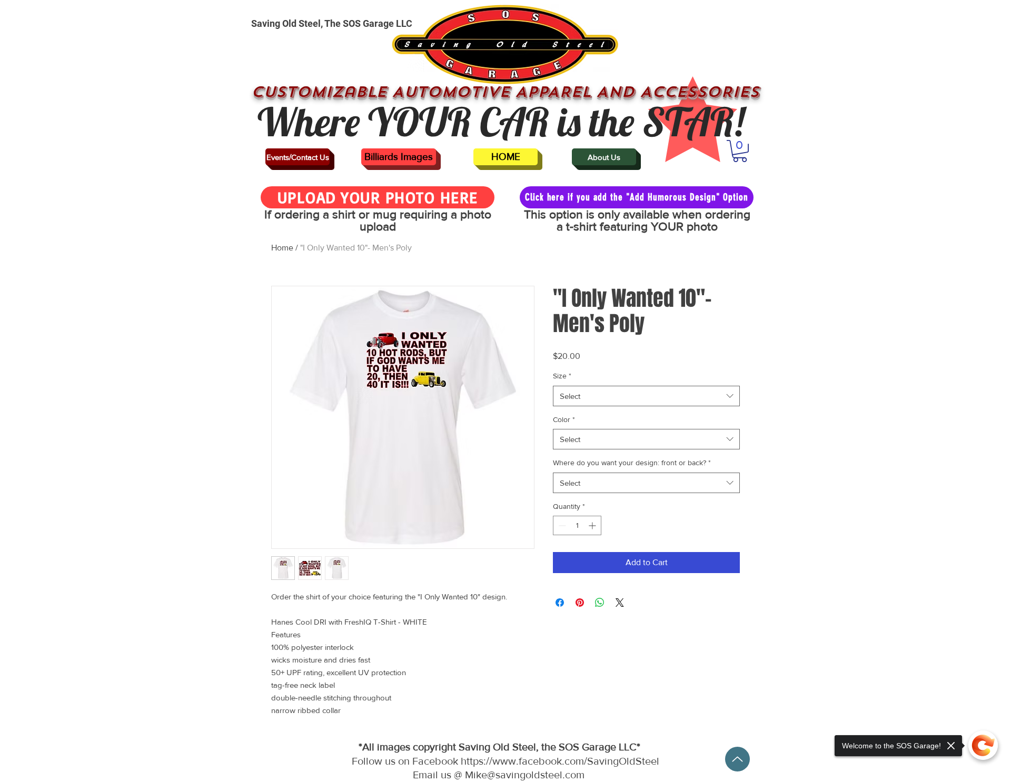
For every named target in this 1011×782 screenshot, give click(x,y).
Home (282, 247)
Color (564, 419)
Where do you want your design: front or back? (632, 462)
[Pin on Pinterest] (579, 602)
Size (562, 376)
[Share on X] (619, 602)
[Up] (737, 759)
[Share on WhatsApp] (599, 602)
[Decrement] (561, 525)
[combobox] (646, 396)
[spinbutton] (577, 525)
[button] (740, 151)
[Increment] (593, 525)
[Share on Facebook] (559, 602)
